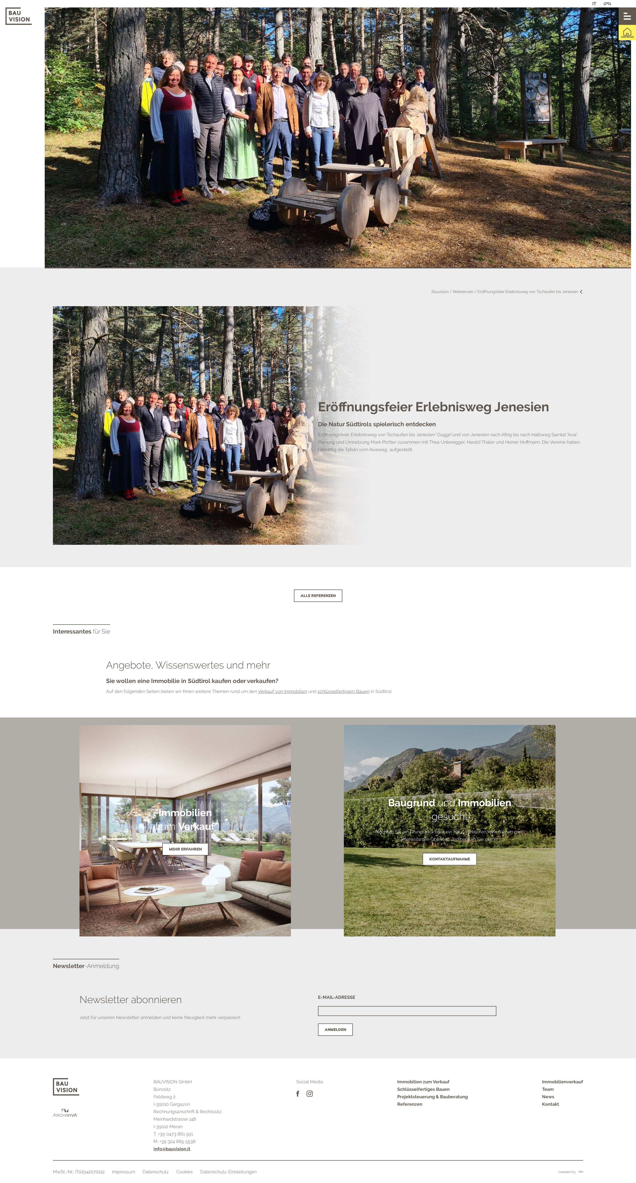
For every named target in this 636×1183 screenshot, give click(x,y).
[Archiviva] (66, 1112)
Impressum (123, 1171)
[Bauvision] (18, 16)
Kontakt (550, 1104)
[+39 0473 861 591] (607, 3)
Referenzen (409, 1104)
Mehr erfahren (185, 849)
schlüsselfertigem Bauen (343, 691)
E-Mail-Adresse (336, 997)
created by (567, 1172)
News (548, 1096)
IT (594, 3)
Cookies (184, 1171)
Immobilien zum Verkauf (423, 1081)
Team (548, 1089)
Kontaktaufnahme (449, 859)
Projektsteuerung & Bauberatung (432, 1096)
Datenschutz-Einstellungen (228, 1171)
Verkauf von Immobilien (282, 691)
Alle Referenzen (318, 595)
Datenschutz (156, 1171)
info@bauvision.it (172, 1148)
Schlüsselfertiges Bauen (423, 1089)
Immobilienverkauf (562, 1081)
